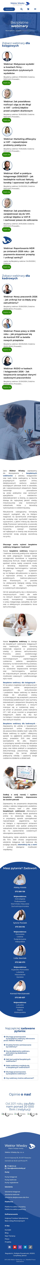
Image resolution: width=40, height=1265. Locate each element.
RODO (32, 1253)
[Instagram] (20, 1247)
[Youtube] (15, 1247)
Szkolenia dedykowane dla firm (17, 1197)
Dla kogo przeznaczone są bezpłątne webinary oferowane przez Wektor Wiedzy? (19, 1038)
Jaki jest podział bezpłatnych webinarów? (18, 1060)
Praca (7, 1239)
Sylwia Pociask (20, 923)
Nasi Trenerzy (10, 1236)
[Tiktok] (30, 1247)
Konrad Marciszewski (20, 993)
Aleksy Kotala (20, 887)
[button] (35, 8)
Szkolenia (18, 30)
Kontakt (8, 1230)
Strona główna (10, 30)
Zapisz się (7, 312)
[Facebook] (9, 1247)
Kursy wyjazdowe (11, 1182)
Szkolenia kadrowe (12, 1194)
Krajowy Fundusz (12, 1218)
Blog (6, 1233)
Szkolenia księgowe (12, 1192)
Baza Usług (9, 1221)
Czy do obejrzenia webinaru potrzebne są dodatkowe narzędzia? (17, 1053)
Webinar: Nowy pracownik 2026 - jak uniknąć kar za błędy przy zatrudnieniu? (20, 299)
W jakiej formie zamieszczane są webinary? (18, 1046)
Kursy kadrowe (10, 1180)
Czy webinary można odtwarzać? (20, 1078)
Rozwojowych (19, 1221)
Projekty (8, 1242)
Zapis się (6, 83)
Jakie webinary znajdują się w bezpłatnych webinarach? (18, 1066)
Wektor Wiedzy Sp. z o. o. (15, 1152)
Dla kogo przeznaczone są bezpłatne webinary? (16, 1073)
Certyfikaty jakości (20, 1255)
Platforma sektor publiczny (15, 1209)
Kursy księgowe (11, 1177)
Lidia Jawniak (20, 958)
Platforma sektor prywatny (15, 1207)
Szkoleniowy (23, 1218)
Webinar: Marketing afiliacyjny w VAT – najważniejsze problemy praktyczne (20, 142)
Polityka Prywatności (21, 1253)
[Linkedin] (25, 1247)
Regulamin (9, 1253)
